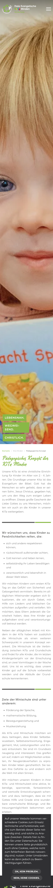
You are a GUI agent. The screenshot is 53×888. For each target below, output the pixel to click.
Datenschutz (30, 840)
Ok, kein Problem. (26, 871)
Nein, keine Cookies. (26, 878)
